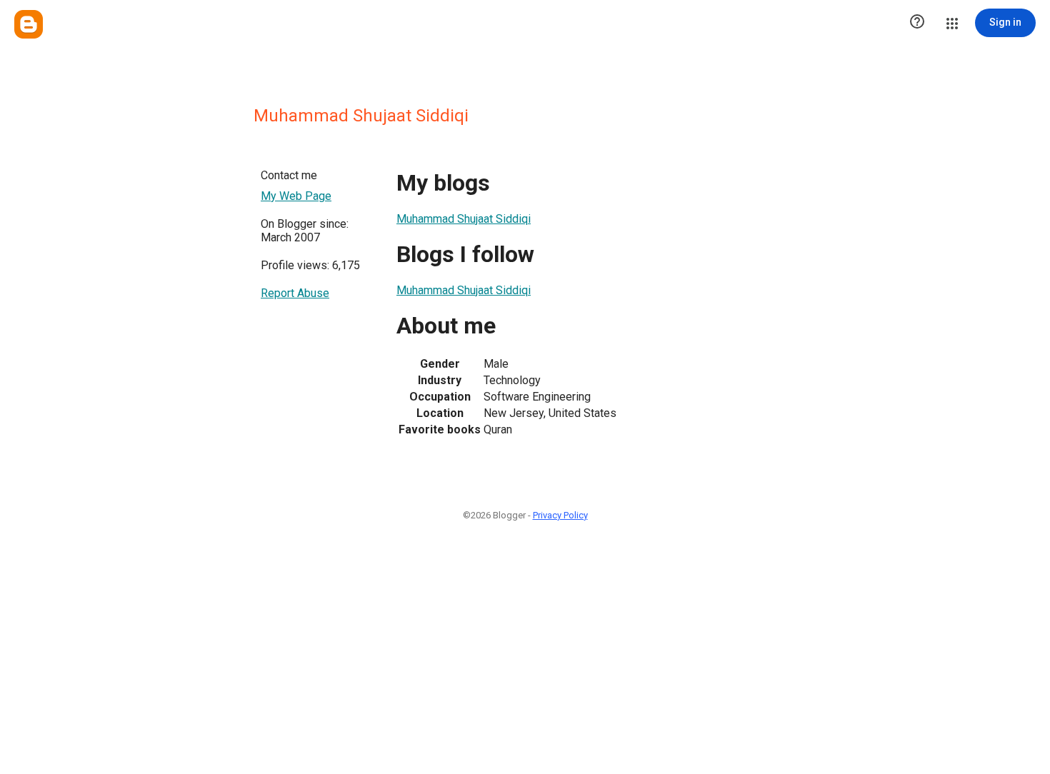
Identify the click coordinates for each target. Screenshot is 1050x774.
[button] (917, 23)
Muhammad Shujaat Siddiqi (463, 219)
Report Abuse (295, 293)
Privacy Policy (560, 515)
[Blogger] (28, 24)
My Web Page (296, 196)
